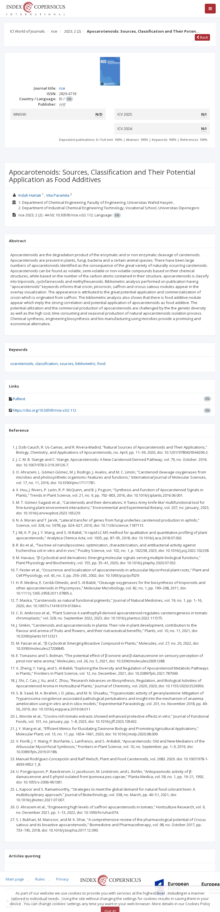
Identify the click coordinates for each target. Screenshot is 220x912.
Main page (15, 879)
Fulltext (19, 398)
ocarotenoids (22, 363)
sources (67, 363)
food (101, 363)
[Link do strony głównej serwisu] (35, 8)
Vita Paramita (57, 195)
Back (203, 37)
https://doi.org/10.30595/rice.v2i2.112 (44, 410)
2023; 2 (72, 31)
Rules (40, 879)
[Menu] (210, 8)
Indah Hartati (29, 195)
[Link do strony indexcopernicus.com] (110, 881)
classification (46, 363)
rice (54, 31)
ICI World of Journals (27, 31)
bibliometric (85, 363)
